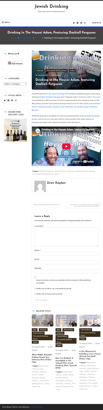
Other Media (68, 330)
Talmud (35, 380)
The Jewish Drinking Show (56, 70)
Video (72, 70)
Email (37, 259)
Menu (7, 22)
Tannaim (83, 380)
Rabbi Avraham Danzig (49, 97)
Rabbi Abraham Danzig (85, 171)
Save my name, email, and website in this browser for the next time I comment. (63, 281)
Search (95, 22)
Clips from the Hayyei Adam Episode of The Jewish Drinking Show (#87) (85, 205)
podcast (70, 171)
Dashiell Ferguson (46, 171)
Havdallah (60, 380)
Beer (34, 330)
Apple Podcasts (93, 116)
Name (37, 250)
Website (37, 268)
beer (41, 369)
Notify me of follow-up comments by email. (53, 288)
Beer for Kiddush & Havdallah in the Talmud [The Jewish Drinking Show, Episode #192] (66, 363)
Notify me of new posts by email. (49, 294)
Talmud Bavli (38, 333)
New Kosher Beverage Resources (46, 204)
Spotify (34, 119)
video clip (36, 386)
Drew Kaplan (56, 75)
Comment (39, 226)
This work (96, 97)
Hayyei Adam (60, 171)
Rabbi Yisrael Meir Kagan (79, 107)
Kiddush (43, 330)
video (57, 174)
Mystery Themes (36, 407)
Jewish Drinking (51, 6)
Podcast (40, 70)
